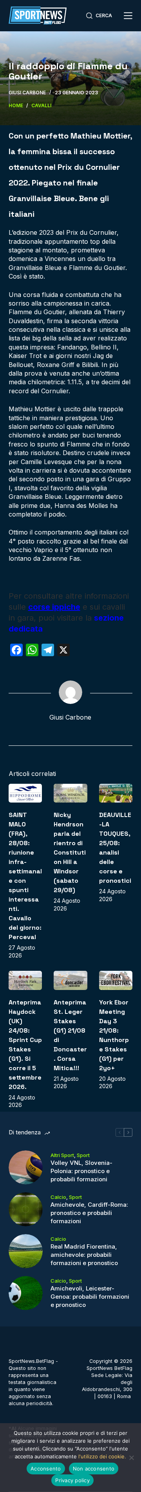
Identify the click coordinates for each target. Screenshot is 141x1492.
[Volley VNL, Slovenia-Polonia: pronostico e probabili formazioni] (26, 1167)
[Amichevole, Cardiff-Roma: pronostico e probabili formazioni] (26, 1209)
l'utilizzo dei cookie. (102, 1456)
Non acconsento (94, 1468)
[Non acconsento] (131, 1457)
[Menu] (128, 15)
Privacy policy (72, 1480)
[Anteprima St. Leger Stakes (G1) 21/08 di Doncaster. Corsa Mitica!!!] (70, 980)
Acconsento (46, 1468)
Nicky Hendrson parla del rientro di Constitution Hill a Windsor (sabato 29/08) (70, 852)
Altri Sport (62, 1155)
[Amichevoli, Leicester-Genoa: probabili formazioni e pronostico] (26, 1293)
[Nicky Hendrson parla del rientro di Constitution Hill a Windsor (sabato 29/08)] (70, 793)
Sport (83, 1155)
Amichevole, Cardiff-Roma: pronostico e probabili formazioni (89, 1213)
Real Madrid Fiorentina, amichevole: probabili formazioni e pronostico (84, 1255)
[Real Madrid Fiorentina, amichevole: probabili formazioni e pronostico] (26, 1251)
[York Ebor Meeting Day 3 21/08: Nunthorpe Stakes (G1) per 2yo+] (116, 980)
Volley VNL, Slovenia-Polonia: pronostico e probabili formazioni (81, 1171)
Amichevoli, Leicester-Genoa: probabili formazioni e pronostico (90, 1296)
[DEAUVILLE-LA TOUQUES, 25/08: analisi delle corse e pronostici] (116, 793)
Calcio (58, 1197)
